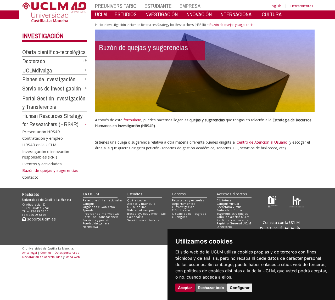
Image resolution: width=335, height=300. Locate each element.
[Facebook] (282, 228)
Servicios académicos (143, 220)
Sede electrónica (229, 210)
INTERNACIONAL (237, 14)
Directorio (224, 227)
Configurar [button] (240, 287)
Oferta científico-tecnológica (54, 52)
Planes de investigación (48, 79)
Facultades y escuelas (188, 200)
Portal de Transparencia (101, 217)
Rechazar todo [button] (211, 287)
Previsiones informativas (101, 214)
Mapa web (72, 257)
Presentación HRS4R (41, 131)
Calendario (135, 217)
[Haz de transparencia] (273, 201)
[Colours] (296, 201)
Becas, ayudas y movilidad (146, 214)
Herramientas (301, 5)
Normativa (90, 227)
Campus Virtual (228, 204)
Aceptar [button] (185, 287)
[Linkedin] (292, 228)
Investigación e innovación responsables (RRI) (45, 154)
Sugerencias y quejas (232, 214)
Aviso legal (29, 252)
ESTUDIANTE (158, 5)
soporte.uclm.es (41, 219)
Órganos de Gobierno (99, 207)
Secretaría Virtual (230, 207)
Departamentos (183, 204)
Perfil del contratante (233, 220)
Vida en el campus (140, 210)
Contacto (30, 176)
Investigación (43, 36)
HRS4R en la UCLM (39, 144)
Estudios (134, 193)
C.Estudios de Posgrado (189, 214)
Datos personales (67, 252)
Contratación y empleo (42, 138)
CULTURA (272, 14)
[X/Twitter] (277, 228)
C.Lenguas (179, 217)
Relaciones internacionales (103, 200)
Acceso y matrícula (141, 204)
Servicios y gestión (96, 220)
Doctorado (33, 61)
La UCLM (91, 193)
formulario (132, 119)
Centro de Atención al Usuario (262, 142)
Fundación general (96, 223)
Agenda (88, 210)
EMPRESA (190, 5)
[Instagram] (263, 228)
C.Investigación (183, 207)
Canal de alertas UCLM (233, 217)
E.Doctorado (181, 210)
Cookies (45, 252)
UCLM (101, 14)
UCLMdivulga (37, 70)
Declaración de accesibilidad (42, 257)
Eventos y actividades (42, 163)
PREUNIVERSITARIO (116, 5)
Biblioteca (224, 200)
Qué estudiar (137, 200)
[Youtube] (300, 228)
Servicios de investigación (51, 88)
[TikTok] (270, 228)
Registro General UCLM (234, 223)
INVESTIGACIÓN (161, 14)
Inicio (99, 24)
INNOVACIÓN (199, 14)
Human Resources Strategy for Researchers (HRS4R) (168, 24)
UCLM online (136, 207)
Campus (88, 204)
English (275, 5)
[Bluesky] (288, 228)
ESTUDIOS (126, 14)
